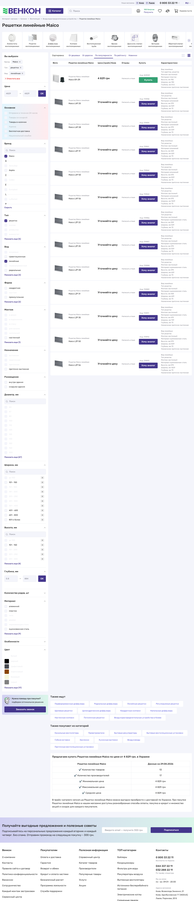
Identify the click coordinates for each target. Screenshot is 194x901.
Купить (148, 80)
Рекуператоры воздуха (130, 874)
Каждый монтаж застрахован (18, 891)
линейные (16, 73)
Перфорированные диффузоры (70, 704)
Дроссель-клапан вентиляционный (135, 45)
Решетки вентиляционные (33, 45)
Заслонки (84, 740)
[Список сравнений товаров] (167, 11)
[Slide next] (189, 40)
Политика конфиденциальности (19, 874)
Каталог (56, 10)
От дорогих (87, 55)
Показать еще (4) (12, 563)
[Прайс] (189, 55)
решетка (15, 67)
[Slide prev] (5, 40)
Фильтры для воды (127, 868)
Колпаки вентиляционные (73, 45)
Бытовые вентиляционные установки (165, 733)
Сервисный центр (12, 896)
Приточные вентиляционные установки (74, 747)
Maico (15, 62)
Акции (82, 885)
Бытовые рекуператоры (125, 733)
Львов (152, 3)
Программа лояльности (53, 885)
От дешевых (74, 55)
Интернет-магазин (10, 19)
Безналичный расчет (52, 879)
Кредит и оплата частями (54, 874)
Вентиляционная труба (94, 45)
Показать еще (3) (12, 275)
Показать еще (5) (12, 239)
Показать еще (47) (13, 457)
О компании (8, 857)
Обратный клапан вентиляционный (175, 45)
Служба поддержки (51, 891)
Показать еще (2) (12, 302)
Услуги (82, 879)
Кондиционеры (125, 862)
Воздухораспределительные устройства (60, 19)
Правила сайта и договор (16, 868)
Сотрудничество (11, 885)
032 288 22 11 (164, 869)
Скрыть (8, 207)
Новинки (133, 55)
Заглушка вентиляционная (155, 45)
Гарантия (45, 862)
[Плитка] (183, 55)
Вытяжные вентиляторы (130, 879)
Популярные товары (90, 874)
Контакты (7, 862)
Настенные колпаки (64, 717)
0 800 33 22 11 (168, 3)
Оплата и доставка (50, 857)
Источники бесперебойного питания (132, 887)
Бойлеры (122, 857)
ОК (42, 93)
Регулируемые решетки (167, 704)
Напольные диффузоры (161, 711)
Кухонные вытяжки (108, 740)
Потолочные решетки (94, 717)
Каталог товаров (88, 862)
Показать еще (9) (12, 634)
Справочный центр (89, 857)
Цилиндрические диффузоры (96, 711)
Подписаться (171, 830)
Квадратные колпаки (130, 711)
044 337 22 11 (164, 866)
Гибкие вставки (62, 740)
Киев (141, 3)
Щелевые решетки (64, 711)
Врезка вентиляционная (114, 45)
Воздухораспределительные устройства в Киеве (137, 717)
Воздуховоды (133, 740)
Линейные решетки (136, 704)
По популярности (103, 55)
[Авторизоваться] (138, 11)
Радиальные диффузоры (106, 704)
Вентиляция (35, 19)
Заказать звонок (25, 709)
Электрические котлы (129, 894)
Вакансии (7, 879)
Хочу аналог (148, 103)
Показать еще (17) (13, 687)
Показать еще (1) (12, 342)
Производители (87, 868)
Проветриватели (96, 733)
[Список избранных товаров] (160, 11)
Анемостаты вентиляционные (12, 45)
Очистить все (13, 78)
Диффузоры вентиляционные (53, 45)
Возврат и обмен (49, 868)
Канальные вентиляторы (67, 733)
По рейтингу (120, 55)
